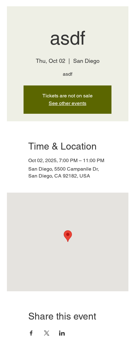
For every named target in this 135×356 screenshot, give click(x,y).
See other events (67, 103)
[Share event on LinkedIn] (62, 333)
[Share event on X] (47, 333)
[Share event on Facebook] (31, 333)
